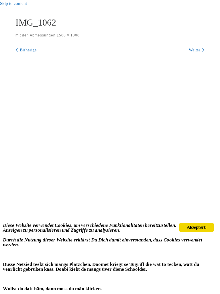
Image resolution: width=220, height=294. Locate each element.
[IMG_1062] (110, 121)
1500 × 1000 (68, 35)
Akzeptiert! (196, 227)
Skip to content (13, 3)
